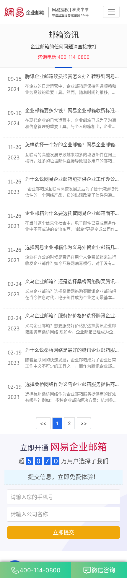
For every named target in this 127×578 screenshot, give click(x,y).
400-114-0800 (40, 570)
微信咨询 (103, 570)
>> (84, 423)
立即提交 (63, 532)
